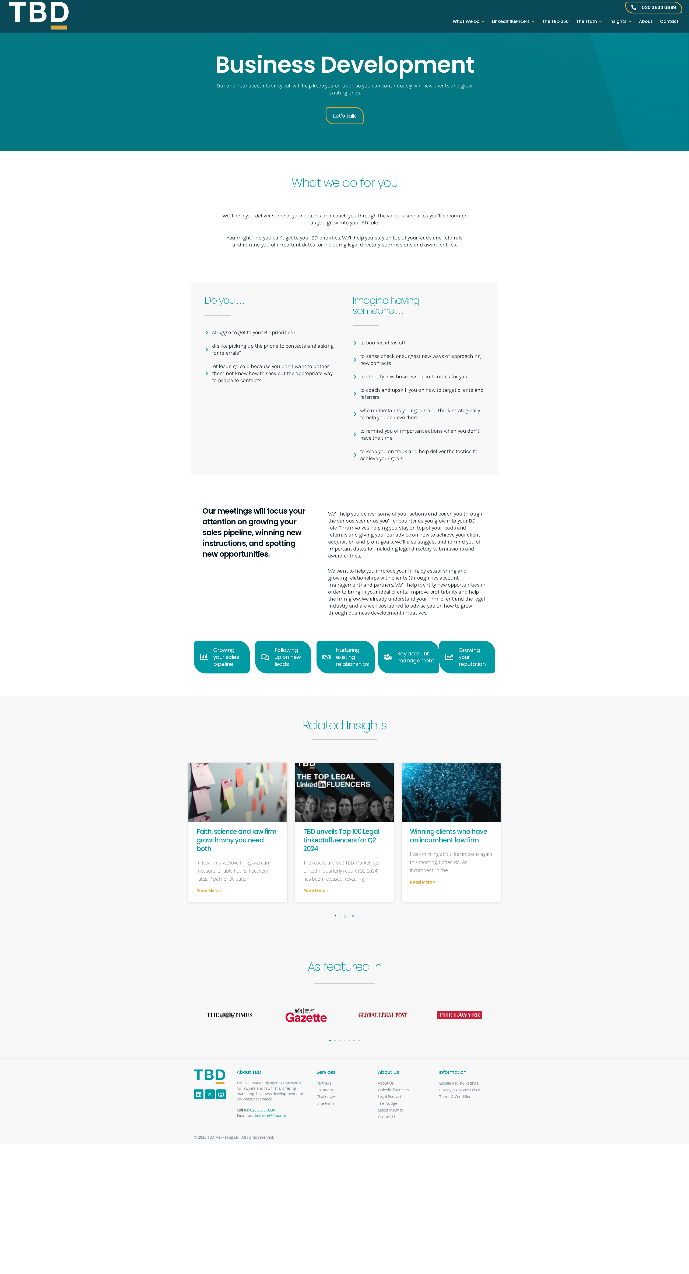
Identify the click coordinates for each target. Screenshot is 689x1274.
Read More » (209, 891)
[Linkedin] (198, 1094)
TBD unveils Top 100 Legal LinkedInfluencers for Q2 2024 (341, 840)
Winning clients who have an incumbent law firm (448, 836)
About (645, 21)
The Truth (586, 21)
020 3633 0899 (262, 1110)
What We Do (466, 21)
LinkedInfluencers (511, 21)
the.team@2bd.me (270, 1115)
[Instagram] (221, 1094)
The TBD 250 (555, 21)
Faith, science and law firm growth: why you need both (236, 840)
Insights (618, 21)
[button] (330, 1040)
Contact (669, 21)
